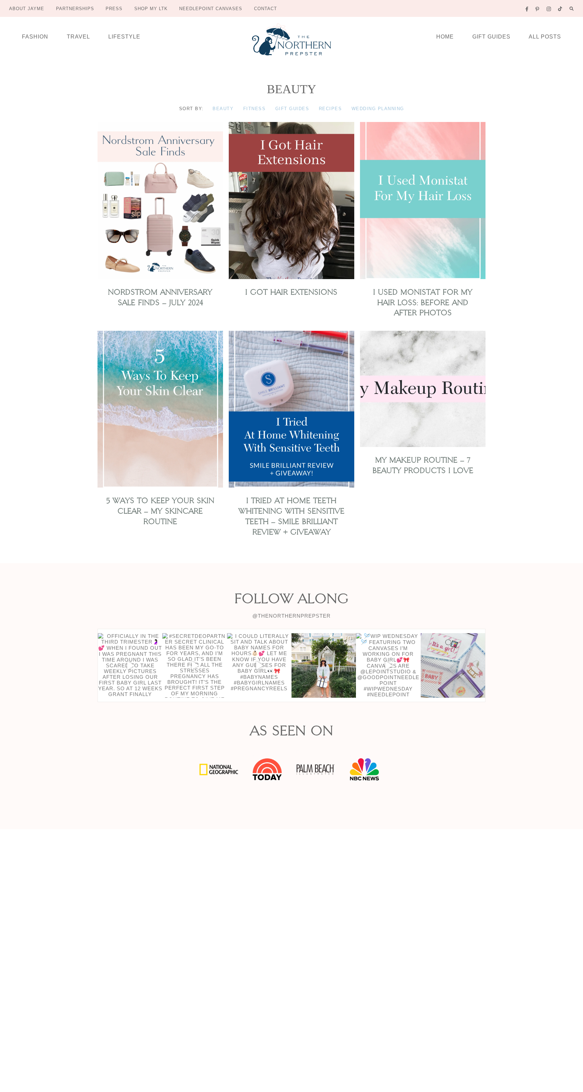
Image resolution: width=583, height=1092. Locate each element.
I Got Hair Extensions (291, 292)
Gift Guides (491, 37)
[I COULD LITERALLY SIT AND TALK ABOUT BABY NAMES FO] (259, 665)
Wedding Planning (378, 108)
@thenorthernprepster (291, 616)
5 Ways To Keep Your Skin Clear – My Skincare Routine (160, 511)
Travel (78, 37)
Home (445, 37)
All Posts (545, 37)
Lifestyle (124, 37)
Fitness (254, 108)
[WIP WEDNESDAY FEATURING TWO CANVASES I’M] (388, 665)
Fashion (35, 37)
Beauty (223, 108)
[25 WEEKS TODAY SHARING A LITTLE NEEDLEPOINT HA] (453, 665)
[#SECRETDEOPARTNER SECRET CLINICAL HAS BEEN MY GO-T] (194, 665)
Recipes (330, 108)
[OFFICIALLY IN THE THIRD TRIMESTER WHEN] (130, 665)
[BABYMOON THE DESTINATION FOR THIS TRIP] (324, 665)
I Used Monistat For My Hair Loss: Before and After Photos (422, 303)
